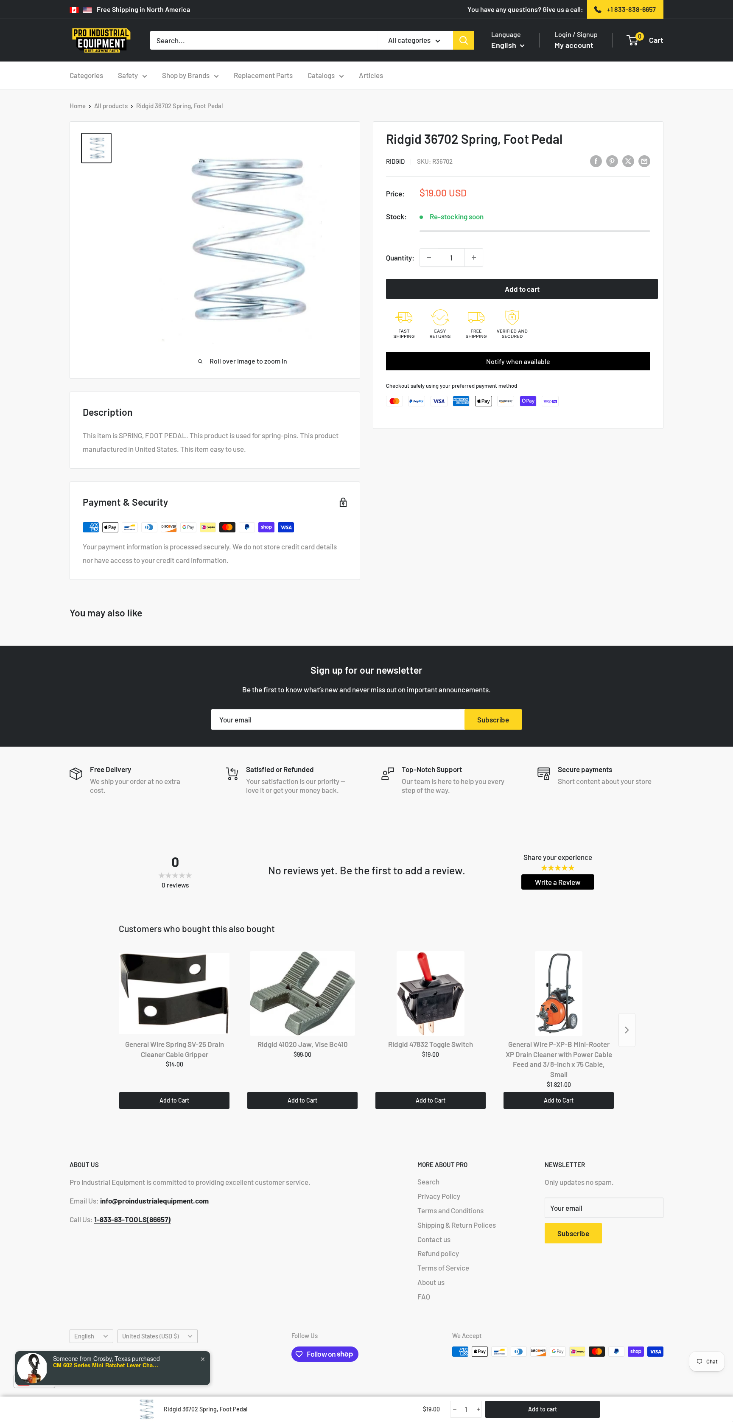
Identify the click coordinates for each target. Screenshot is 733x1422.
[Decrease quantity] (429, 257)
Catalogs (321, 75)
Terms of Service (443, 1267)
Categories (86, 75)
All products (111, 105)
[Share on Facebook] (596, 160)
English (84, 1336)
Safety (128, 75)
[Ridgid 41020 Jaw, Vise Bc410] (302, 993)
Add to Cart (174, 1100)
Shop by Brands (186, 75)
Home (78, 105)
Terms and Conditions (450, 1210)
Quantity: (400, 257)
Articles (371, 75)
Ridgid (395, 161)
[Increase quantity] (474, 257)
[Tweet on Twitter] (628, 160)
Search (428, 1181)
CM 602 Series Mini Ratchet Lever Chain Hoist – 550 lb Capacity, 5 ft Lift (106, 1365)
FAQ (423, 1296)
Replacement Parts (263, 75)
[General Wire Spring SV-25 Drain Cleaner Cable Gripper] (174, 993)
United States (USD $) (150, 1336)
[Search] (463, 40)
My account (573, 45)
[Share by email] (644, 160)
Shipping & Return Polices (456, 1224)
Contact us (433, 1239)
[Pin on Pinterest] (612, 160)
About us (431, 1282)
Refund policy (438, 1253)
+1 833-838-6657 (631, 9)
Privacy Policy (438, 1196)
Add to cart (522, 289)
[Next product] (626, 1030)
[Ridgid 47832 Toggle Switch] (430, 993)
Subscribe (493, 719)
